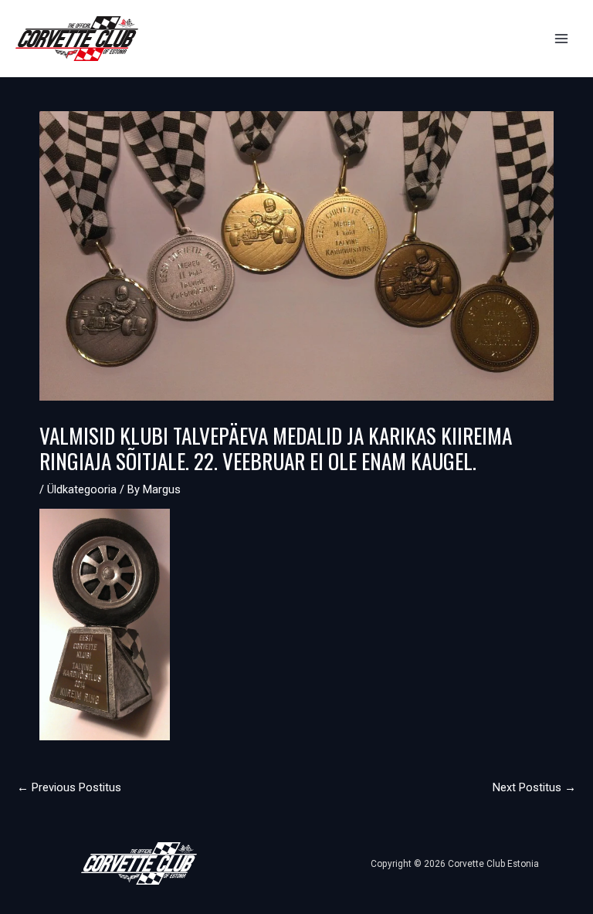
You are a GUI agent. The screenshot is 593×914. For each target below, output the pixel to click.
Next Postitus (534, 787)
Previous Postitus (69, 787)
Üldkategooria (82, 489)
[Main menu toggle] (561, 38)
